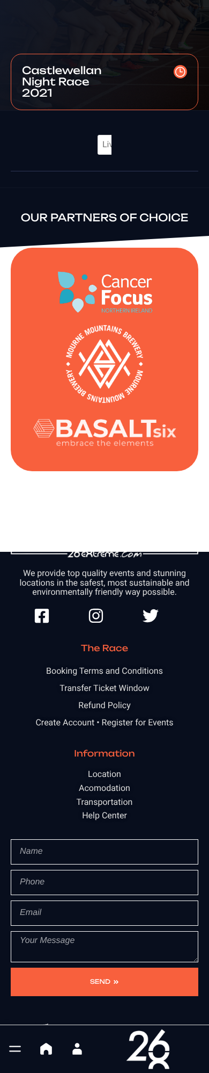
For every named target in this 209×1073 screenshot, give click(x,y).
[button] (15, 1049)
